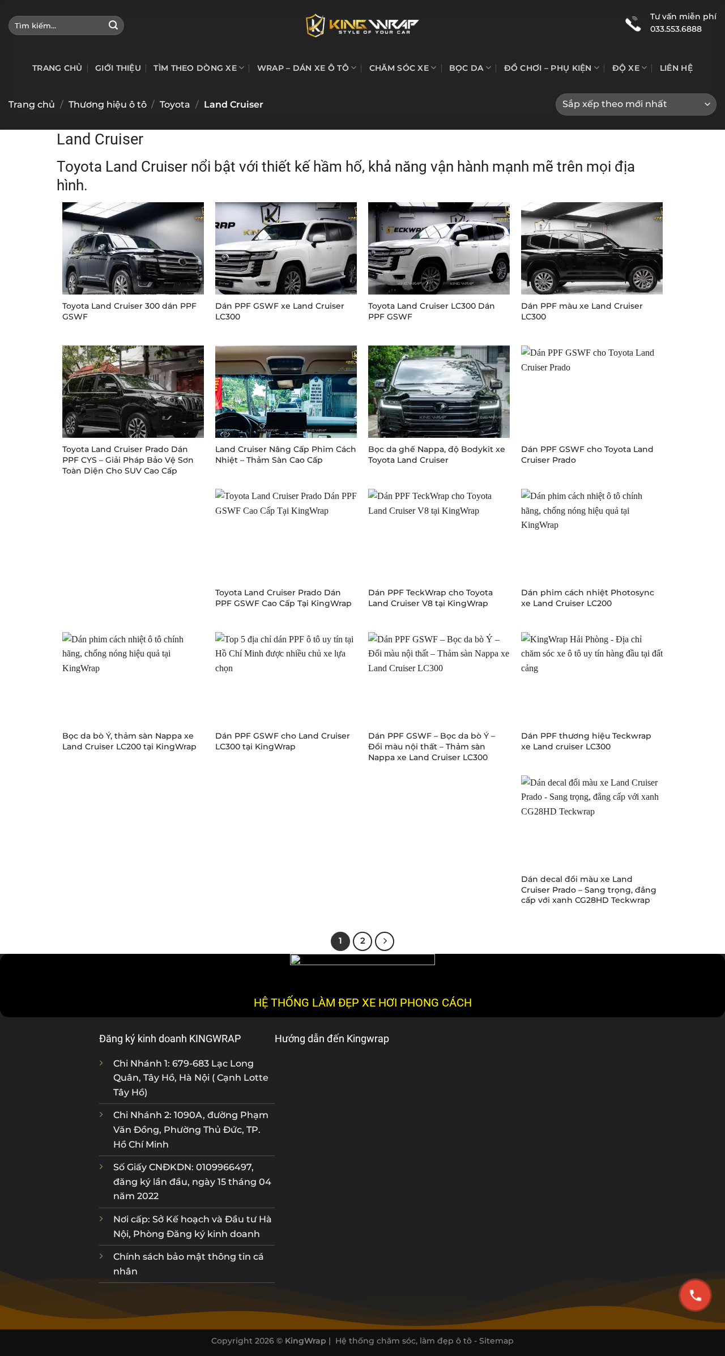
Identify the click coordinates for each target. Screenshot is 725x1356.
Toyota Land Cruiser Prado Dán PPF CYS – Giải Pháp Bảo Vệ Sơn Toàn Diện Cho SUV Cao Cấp (128, 459)
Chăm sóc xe (399, 68)
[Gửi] (113, 25)
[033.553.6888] (633, 22)
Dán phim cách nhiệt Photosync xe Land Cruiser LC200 (587, 597)
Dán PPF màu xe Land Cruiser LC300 (582, 311)
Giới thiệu (118, 68)
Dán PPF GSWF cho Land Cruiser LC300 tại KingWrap (282, 741)
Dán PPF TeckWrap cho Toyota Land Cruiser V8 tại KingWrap (430, 597)
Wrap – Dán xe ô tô (303, 68)
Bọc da (466, 68)
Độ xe (625, 68)
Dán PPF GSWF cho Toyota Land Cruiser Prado (587, 454)
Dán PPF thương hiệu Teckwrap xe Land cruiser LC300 (586, 741)
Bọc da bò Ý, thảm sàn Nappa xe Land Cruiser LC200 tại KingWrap (129, 741)
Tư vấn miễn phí (683, 16)
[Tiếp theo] (384, 941)
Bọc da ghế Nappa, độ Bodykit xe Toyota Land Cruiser (436, 454)
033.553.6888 (676, 28)
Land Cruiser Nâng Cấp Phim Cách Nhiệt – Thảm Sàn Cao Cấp (285, 454)
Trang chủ (57, 68)
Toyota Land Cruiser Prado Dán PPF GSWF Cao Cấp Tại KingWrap (283, 597)
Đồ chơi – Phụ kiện (548, 68)
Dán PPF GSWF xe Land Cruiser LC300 (279, 311)
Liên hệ (676, 68)
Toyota (175, 104)
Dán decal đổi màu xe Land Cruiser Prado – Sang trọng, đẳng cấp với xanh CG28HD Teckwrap (588, 889)
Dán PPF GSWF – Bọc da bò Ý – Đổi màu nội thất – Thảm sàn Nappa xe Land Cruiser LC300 (431, 746)
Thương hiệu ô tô (108, 104)
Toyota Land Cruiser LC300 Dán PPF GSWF (431, 311)
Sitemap (496, 1341)
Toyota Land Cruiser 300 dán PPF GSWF (129, 311)
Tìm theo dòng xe (195, 68)
